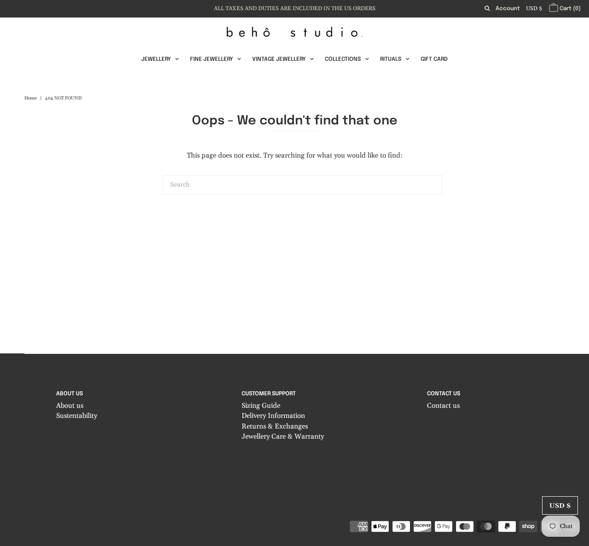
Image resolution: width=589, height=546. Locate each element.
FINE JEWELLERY (211, 59)
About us (69, 405)
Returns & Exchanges (275, 426)
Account (508, 9)
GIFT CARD (434, 59)
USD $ (534, 8)
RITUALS (390, 59)
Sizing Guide (261, 405)
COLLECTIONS (343, 59)
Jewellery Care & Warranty (283, 436)
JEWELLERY (156, 59)
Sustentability (76, 415)
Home (30, 98)
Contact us (443, 405)
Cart (569, 9)
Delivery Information (273, 415)
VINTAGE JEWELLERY (279, 59)
